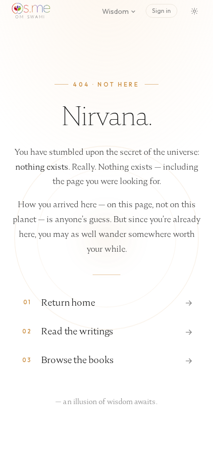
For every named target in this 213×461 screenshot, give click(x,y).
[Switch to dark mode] (194, 11)
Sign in (161, 10)
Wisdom (115, 11)
